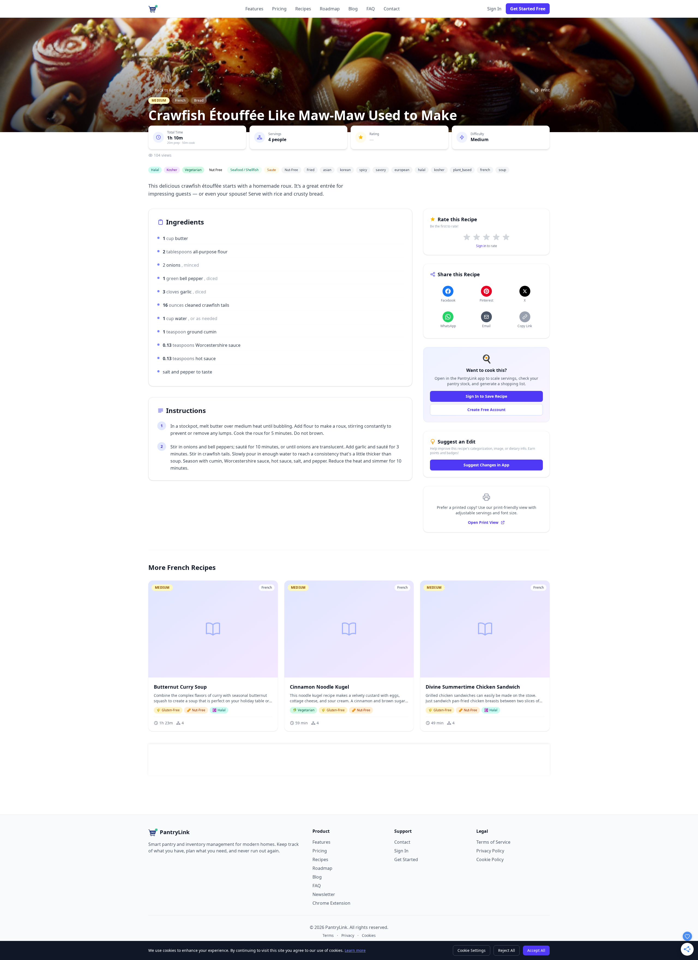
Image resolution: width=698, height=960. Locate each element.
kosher (439, 170)
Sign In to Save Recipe (486, 396)
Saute (271, 170)
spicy (363, 170)
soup (502, 170)
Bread (198, 100)
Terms (328, 935)
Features (254, 9)
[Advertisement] (349, 760)
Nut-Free (291, 170)
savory (381, 170)
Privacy (347, 935)
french (485, 170)
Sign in (481, 246)
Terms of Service (493, 842)
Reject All (506, 950)
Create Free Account (486, 409)
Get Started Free (527, 9)
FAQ (370, 9)
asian (327, 170)
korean (345, 170)
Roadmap (330, 9)
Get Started (406, 859)
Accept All (536, 950)
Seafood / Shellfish (244, 170)
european (402, 170)
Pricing (279, 9)
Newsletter (323, 894)
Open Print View (483, 522)
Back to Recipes (169, 90)
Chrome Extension (331, 903)
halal (421, 170)
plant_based (462, 170)
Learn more (355, 950)
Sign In (494, 9)
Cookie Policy (490, 859)
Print (545, 90)
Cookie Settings (472, 950)
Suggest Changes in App (486, 464)
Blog (353, 9)
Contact (392, 9)
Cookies (369, 935)
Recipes (303, 9)
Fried (310, 170)
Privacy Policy (490, 851)
